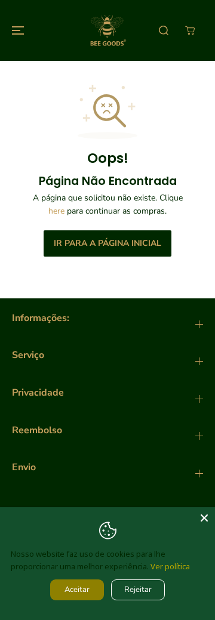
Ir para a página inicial (107, 243)
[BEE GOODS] (107, 30)
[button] (16, 30)
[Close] (204, 518)
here (56, 211)
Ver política (170, 566)
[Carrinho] (190, 30)
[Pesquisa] (163, 30)
